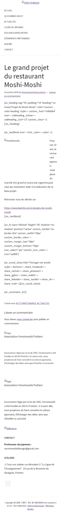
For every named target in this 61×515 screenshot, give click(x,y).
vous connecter (25, 319)
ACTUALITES (43, 303)
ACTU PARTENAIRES (26, 303)
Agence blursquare (36, 505)
